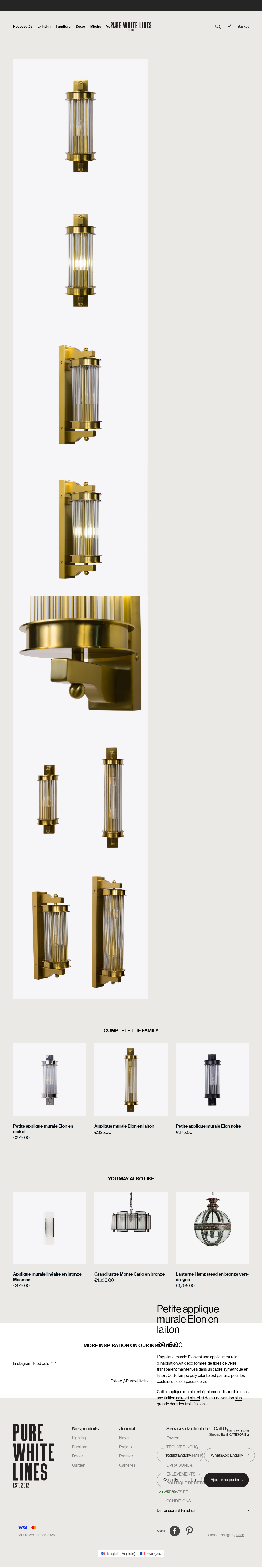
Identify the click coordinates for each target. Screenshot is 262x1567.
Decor (80, 26)
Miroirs (95, 26)
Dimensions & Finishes (176, 1510)
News (124, 1438)
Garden (78, 1465)
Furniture (63, 26)
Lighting (44, 26)
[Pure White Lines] (131, 26)
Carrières (127, 1465)
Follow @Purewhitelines (131, 1381)
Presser (126, 1456)
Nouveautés (22, 26)
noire (180, 1398)
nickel (195, 1398)
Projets (125, 1447)
